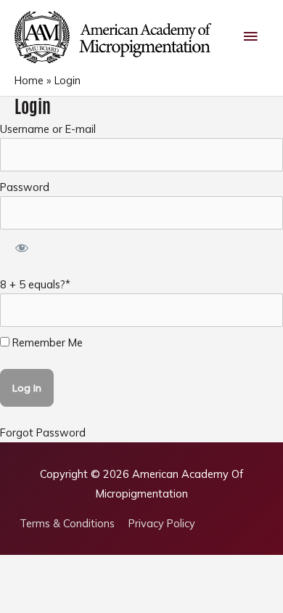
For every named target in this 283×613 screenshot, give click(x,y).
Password (24, 187)
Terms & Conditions (67, 523)
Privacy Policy (161, 523)
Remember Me (46, 342)
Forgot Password (43, 432)
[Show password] (21, 249)
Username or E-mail (48, 129)
